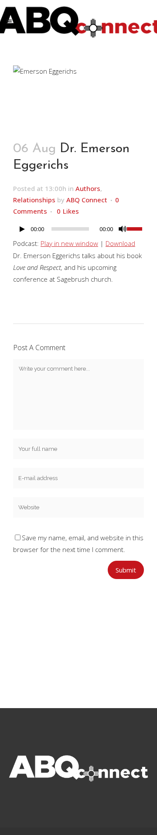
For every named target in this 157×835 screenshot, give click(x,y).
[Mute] (122, 228)
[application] (78, 231)
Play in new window (69, 243)
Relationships (34, 199)
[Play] (22, 229)
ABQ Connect (86, 199)
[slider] (135, 228)
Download (120, 243)
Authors (87, 188)
